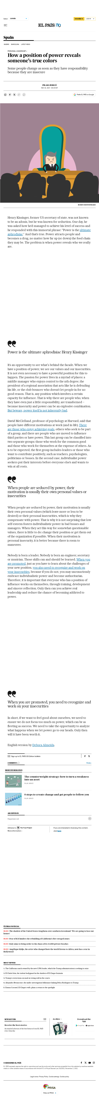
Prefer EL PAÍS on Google (85, 95)
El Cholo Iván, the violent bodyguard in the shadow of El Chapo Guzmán (34, 973)
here (59, 831)
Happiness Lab (13, 819)
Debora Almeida (43, 745)
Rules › (89, 763)
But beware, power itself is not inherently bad (37, 410)
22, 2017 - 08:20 (49, 88)
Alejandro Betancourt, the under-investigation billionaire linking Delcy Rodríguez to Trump (42, 983)
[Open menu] (5, 25)
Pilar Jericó (49, 85)
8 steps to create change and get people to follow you (56, 795)
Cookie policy (64, 1076)
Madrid (6, 44)
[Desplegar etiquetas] (90, 818)
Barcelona (15, 44)
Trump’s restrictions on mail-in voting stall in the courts (27, 978)
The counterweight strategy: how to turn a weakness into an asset (56, 778)
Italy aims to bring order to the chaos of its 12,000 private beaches (38, 944)
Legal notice (34, 1076)
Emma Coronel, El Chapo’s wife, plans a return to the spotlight (30, 987)
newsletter (10, 1019)
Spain (8, 38)
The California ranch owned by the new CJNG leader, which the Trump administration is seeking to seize (47, 968)
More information (14, 831)
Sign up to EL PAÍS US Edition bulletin (25, 756)
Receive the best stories (16, 1025)
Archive (56, 1019)
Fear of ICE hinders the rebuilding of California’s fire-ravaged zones (39, 939)
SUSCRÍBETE (79, 19)
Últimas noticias (11, 926)
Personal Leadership (17, 51)
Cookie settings (54, 1076)
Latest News (25, 44)
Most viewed (9, 963)
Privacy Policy (43, 1076)
